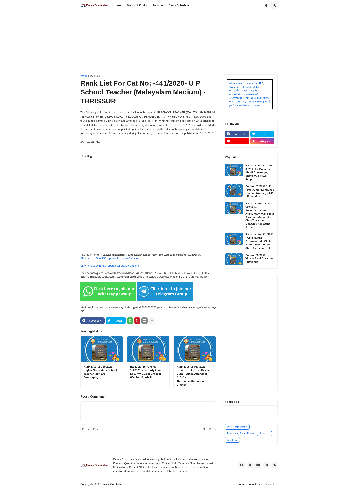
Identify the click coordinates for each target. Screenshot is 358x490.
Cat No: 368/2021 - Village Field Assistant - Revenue (259, 258)
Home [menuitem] (117, 5)
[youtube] (237, 141)
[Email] (144, 320)
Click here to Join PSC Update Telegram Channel (109, 258)
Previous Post (90, 429)
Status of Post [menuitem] (135, 5)
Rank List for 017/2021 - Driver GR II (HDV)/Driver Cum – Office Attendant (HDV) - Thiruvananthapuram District (193, 375)
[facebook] (241, 465)
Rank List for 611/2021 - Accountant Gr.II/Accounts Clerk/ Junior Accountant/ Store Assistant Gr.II (259, 241)
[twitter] (250, 465)
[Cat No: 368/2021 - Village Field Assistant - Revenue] (234, 259)
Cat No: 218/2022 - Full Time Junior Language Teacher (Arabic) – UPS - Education (259, 191)
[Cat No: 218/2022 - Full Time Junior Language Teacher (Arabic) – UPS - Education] (234, 190)
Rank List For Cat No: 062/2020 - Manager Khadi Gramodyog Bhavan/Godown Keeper (259, 172)
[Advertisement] (179, 43)
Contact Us (271, 484)
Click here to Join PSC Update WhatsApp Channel (109, 265)
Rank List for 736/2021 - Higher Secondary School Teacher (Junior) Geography (100, 372)
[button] (266, 5)
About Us (254, 484)
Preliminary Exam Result (240, 433)
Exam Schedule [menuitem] (179, 5)
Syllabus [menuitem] (158, 5)
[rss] (274, 465)
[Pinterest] (137, 320)
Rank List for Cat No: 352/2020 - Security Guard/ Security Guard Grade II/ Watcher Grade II (147, 372)
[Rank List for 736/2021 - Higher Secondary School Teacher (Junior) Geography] (102, 349)
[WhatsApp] (130, 320)
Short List (232, 440)
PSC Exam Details (237, 427)
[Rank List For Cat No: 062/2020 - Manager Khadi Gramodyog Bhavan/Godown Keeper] (234, 170)
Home (83, 75)
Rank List (95, 75)
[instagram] (266, 465)
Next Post (208, 429)
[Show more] (152, 320)
